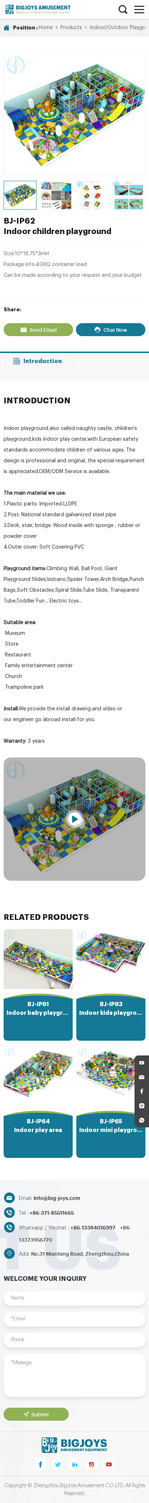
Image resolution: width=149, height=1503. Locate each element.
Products (71, 27)
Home (46, 27)
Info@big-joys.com (57, 1197)
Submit (40, 1414)
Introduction (43, 361)
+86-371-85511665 (52, 1212)
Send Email (43, 329)
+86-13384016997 (93, 1227)
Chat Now (115, 329)
